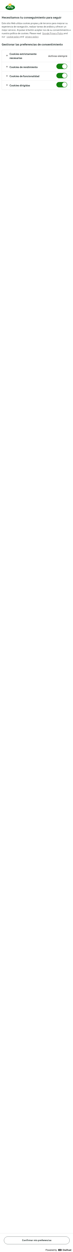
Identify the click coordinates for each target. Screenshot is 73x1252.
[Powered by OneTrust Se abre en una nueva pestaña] (58, 1250)
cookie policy (13, 36)
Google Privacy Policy (52, 33)
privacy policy (32, 36)
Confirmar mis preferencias (36, 1240)
